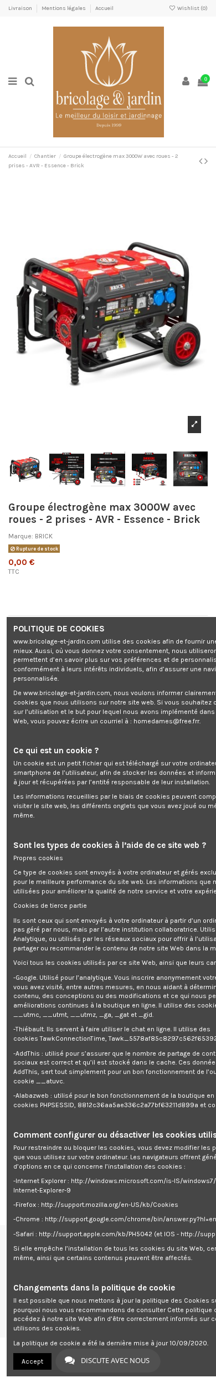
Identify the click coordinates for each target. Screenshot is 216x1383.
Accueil (104, 8)
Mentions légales (64, 8)
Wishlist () (192, 8)
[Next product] (206, 161)
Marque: (20, 536)
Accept (32, 1361)
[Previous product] (201, 161)
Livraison (20, 8)
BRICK (44, 536)
